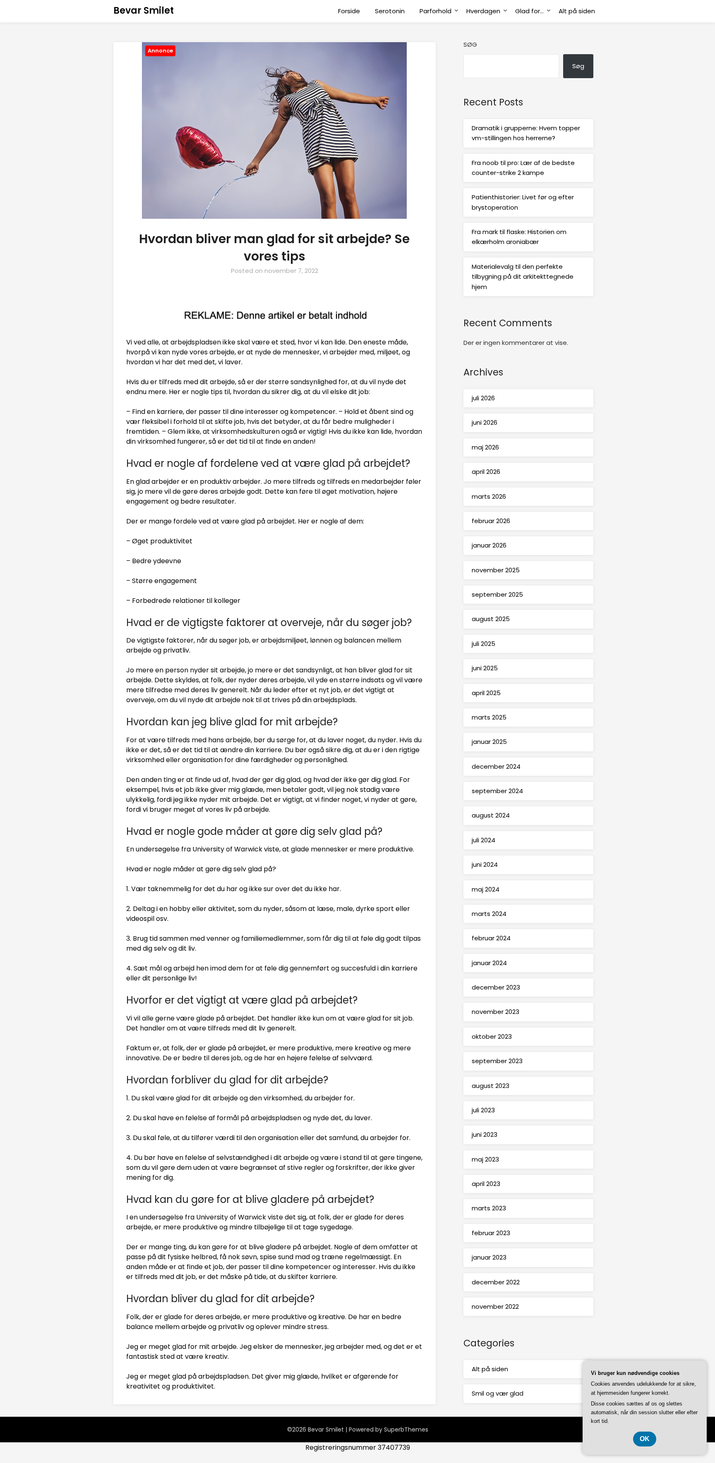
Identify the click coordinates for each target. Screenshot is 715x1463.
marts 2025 (489, 717)
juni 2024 (485, 864)
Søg (470, 44)
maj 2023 (485, 1159)
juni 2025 (485, 668)
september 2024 (497, 790)
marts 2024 (489, 913)
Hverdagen (483, 11)
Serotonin (390, 11)
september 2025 (497, 594)
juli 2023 (483, 1110)
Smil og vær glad (497, 1393)
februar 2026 (491, 520)
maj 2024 (485, 889)
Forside (349, 11)
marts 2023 (489, 1208)
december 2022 (496, 1282)
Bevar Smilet (143, 10)
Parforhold (435, 11)
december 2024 (496, 766)
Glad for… (529, 11)
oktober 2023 (492, 1036)
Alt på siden (577, 11)
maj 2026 (485, 447)
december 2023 (496, 987)
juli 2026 (483, 398)
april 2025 (486, 692)
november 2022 (495, 1306)
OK (645, 1438)
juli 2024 (483, 840)
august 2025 (491, 618)
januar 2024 (489, 963)
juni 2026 (484, 422)
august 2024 (491, 815)
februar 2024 (491, 938)
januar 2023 (489, 1257)
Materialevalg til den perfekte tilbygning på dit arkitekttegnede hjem (522, 276)
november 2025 (496, 570)
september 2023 (497, 1061)
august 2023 (490, 1085)
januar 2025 (489, 741)
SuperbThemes (406, 1429)
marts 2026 (489, 496)
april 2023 (486, 1183)
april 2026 (486, 471)
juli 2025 (483, 643)
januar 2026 (489, 545)
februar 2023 (491, 1233)
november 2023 (495, 1011)
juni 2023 (484, 1134)
